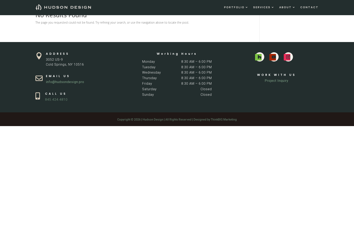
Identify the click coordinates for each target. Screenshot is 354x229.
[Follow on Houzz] (258, 57)
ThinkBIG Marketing (224, 119)
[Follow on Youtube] (272, 57)
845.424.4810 (56, 99)
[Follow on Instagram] (287, 57)
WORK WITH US (276, 75)
